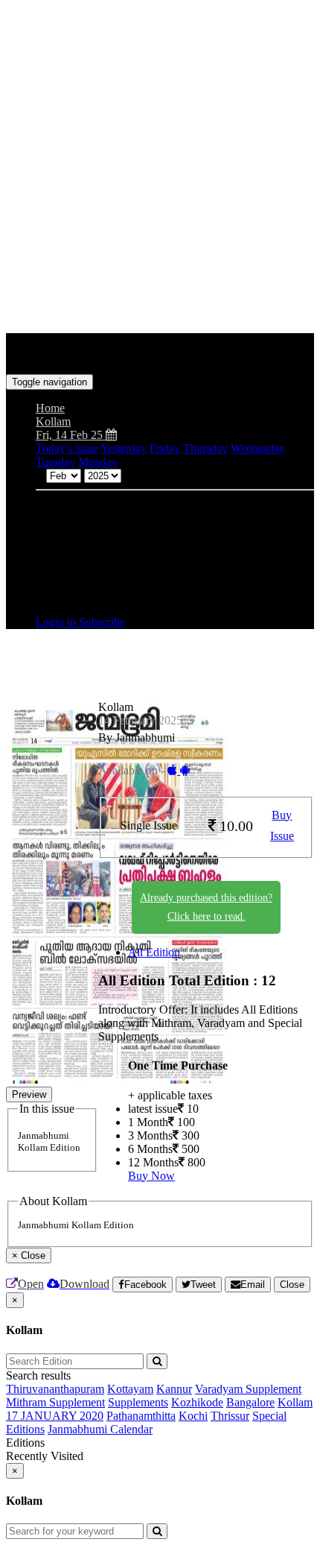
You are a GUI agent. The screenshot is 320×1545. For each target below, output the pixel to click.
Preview (29, 1094)
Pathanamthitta (141, 1415)
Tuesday (55, 461)
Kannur (174, 1389)
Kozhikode (197, 1402)
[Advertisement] (160, 166)
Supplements (138, 1402)
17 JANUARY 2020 (54, 1415)
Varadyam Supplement (248, 1389)
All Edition (154, 952)
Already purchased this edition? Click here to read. (206, 907)
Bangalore (250, 1402)
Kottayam (130, 1389)
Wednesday (258, 448)
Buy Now (151, 1175)
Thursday (205, 448)
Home (50, 408)
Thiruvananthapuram (55, 1389)
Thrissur (230, 1415)
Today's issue (67, 448)
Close (292, 1284)
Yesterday (123, 448)
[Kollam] (160, 351)
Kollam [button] (53, 421)
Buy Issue (282, 826)
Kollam (295, 1402)
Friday (165, 448)
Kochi (193, 1415)
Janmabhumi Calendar (100, 1429)
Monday (98, 461)
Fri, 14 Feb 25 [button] (71, 435)
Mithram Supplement (55, 1402)
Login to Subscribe (80, 622)
